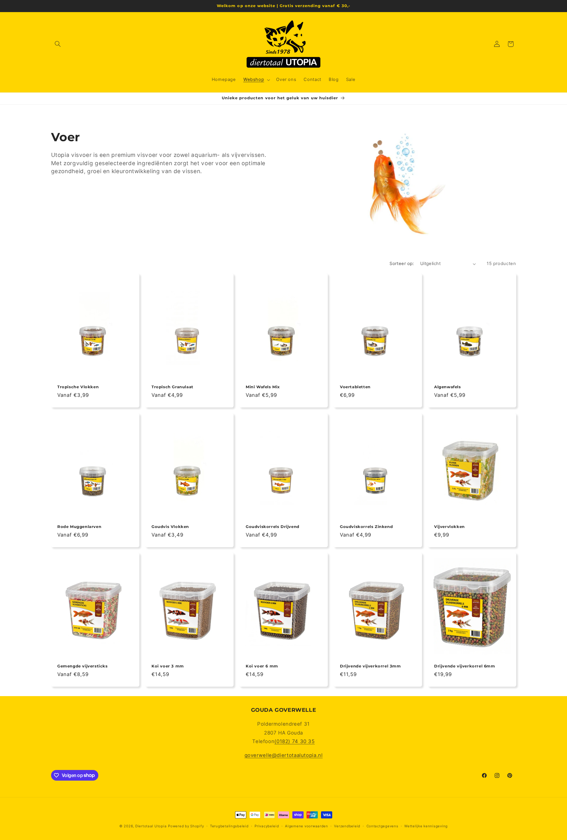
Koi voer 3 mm (167, 666)
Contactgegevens (382, 826)
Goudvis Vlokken (170, 526)
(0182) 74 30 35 (294, 741)
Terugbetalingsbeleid (229, 826)
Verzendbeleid (347, 826)
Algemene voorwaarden (306, 826)
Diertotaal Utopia (151, 826)
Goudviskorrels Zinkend (366, 526)
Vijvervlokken (449, 526)
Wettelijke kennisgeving (426, 826)
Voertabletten (355, 386)
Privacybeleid (267, 826)
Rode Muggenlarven (79, 526)
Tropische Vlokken (78, 386)
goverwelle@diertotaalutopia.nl (284, 755)
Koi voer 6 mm (262, 666)
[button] (58, 44)
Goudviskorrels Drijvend (272, 526)
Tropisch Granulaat (172, 386)
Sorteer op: (402, 263)
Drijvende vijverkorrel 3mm (370, 666)
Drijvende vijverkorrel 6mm (464, 666)
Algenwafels (447, 386)
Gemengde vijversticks (82, 666)
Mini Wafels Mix (263, 386)
